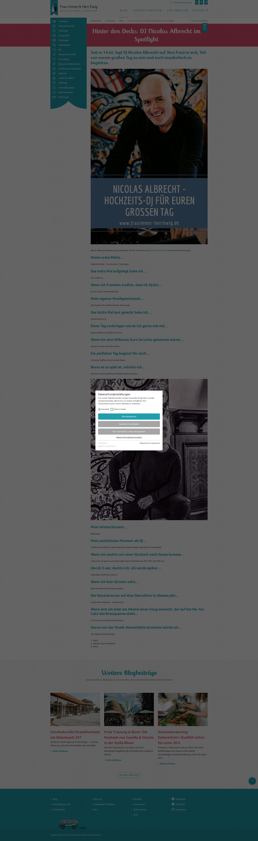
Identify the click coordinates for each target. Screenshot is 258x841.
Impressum (155, 443)
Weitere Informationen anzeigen (129, 437)
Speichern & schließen (129, 424)
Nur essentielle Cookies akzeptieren (129, 431)
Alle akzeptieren (129, 416)
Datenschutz (145, 443)
